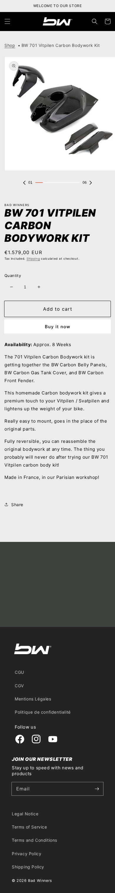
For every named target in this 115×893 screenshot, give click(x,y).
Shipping (33, 258)
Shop (9, 45)
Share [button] (17, 504)
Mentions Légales (33, 698)
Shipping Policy (28, 866)
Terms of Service (29, 826)
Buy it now (57, 326)
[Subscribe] (96, 788)
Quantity (12, 275)
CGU (19, 672)
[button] (7, 21)
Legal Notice (25, 813)
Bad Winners (40, 880)
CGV (19, 685)
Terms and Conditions (34, 840)
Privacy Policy (26, 853)
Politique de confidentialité (43, 712)
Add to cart (57, 309)
